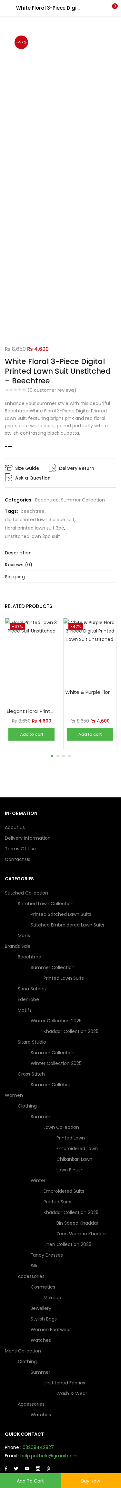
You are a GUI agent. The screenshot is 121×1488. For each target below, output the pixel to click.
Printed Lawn (70, 1138)
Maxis (24, 935)
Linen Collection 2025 (67, 1244)
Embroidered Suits (64, 1191)
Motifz (25, 1010)
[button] (111, 8)
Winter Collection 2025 (57, 1020)
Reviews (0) (18, 565)
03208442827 (38, 1447)
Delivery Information (28, 838)
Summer (41, 1116)
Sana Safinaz (32, 989)
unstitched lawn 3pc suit (32, 536)
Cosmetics (43, 1287)
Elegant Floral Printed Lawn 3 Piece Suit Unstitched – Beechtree (31, 711)
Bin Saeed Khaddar (77, 1223)
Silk (34, 1265)
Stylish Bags (44, 1319)
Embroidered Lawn (77, 1148)
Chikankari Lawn (74, 1159)
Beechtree (47, 500)
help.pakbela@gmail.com (48, 1456)
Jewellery (41, 1308)
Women (14, 1095)
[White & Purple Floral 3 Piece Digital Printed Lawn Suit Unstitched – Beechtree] (90, 651)
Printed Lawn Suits (64, 978)
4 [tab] (69, 756)
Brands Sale (18, 946)
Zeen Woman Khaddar (81, 1233)
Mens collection (23, 1351)
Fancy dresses (47, 1255)
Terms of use (20, 848)
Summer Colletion (51, 1084)
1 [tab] (52, 756)
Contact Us (17, 859)
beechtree (33, 511)
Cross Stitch (32, 1074)
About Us (15, 827)
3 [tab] (63, 756)
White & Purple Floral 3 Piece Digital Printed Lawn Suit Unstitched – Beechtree (90, 692)
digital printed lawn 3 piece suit (40, 519)
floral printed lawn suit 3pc (34, 528)
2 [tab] (57, 756)
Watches (41, 1340)
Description (18, 553)
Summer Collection (83, 500)
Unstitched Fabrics (65, 1383)
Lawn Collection (62, 1127)
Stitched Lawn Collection (46, 903)
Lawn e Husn (70, 1170)
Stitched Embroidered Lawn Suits (67, 925)
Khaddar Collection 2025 (71, 1031)
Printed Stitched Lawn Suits (61, 914)
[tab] (60, 553)
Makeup (52, 1297)
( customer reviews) (51, 390)
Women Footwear (51, 1329)
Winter (39, 1180)
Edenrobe (28, 999)
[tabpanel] (31, 683)
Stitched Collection (27, 893)
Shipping (15, 576)
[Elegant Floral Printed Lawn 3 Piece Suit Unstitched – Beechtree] (31, 660)
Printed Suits (57, 1202)
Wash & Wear (71, 1393)
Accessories (32, 1276)
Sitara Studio (32, 1042)
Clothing (28, 1106)
